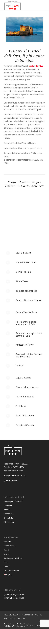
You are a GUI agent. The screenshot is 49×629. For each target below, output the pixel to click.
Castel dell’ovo (23, 252)
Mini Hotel (7, 542)
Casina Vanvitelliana (26, 312)
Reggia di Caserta (25, 425)
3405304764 (11, 480)
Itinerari (7, 510)
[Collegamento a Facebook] (40, 621)
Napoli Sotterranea (26, 262)
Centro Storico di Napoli (29, 300)
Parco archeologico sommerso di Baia (26, 323)
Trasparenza (9, 514)
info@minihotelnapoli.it (15, 475)
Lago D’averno (23, 377)
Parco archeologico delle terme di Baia (29, 334)
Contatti (7, 566)
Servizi (6, 550)
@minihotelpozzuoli (14, 597)
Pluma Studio (20, 618)
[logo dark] (20, 5)
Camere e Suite (9, 546)
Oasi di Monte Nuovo (27, 387)
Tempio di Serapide (26, 290)
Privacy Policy (9, 522)
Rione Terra (22, 281)
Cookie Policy (9, 518)
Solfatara (21, 406)
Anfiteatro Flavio (25, 344)
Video (6, 562)
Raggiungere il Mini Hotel (13, 501)
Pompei (20, 365)
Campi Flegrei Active (11, 570)
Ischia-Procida (23, 271)
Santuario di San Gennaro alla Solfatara (29, 355)
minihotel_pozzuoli (14, 594)
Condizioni (8, 505)
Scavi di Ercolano (25, 415)
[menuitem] (9, 624)
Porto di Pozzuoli (25, 396)
